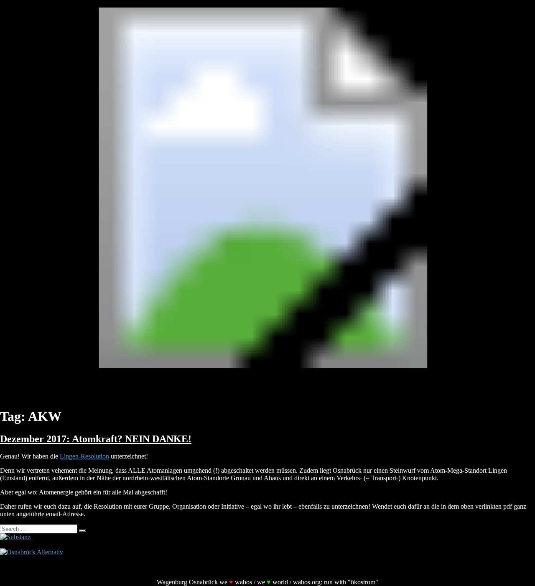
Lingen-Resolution (84, 456)
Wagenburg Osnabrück (187, 582)
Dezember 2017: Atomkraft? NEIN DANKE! (95, 438)
